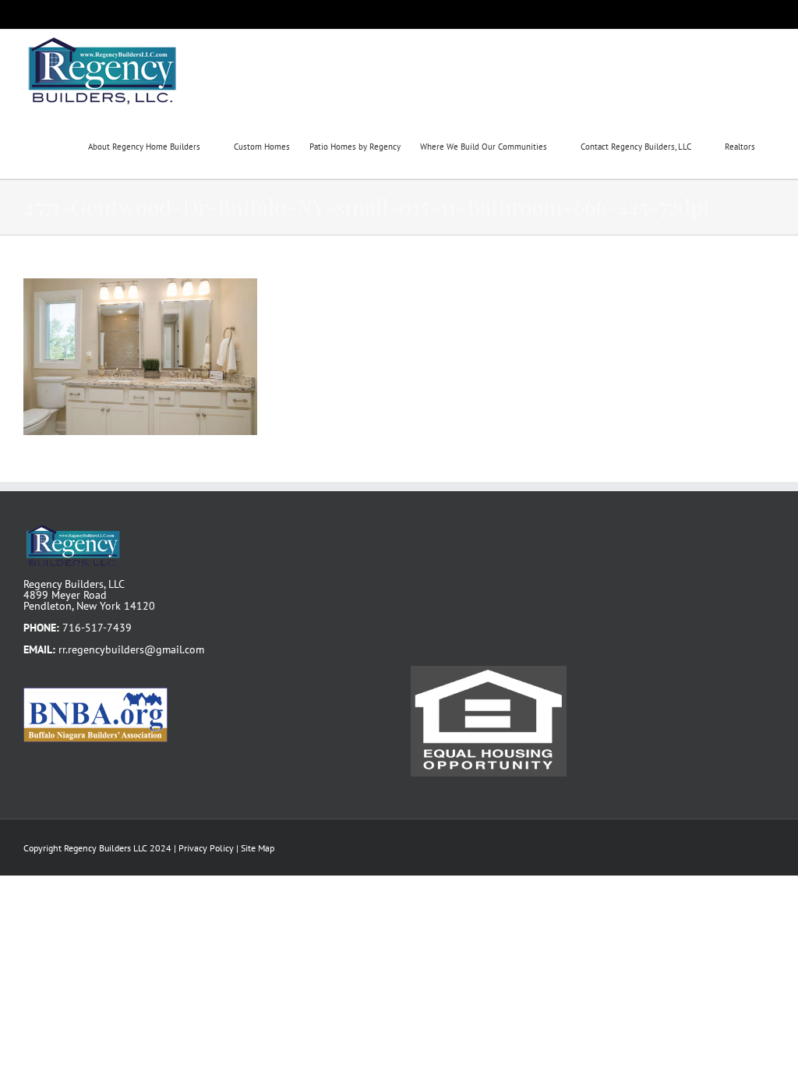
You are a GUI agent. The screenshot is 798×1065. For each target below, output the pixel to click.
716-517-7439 (97, 628)
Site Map (257, 848)
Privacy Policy (206, 848)
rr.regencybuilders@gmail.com (131, 649)
